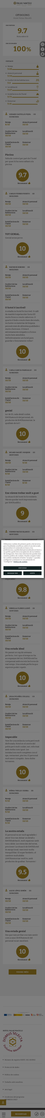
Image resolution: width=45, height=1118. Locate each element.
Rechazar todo (13, 573)
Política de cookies (20, 562)
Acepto (32, 573)
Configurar (22, 568)
